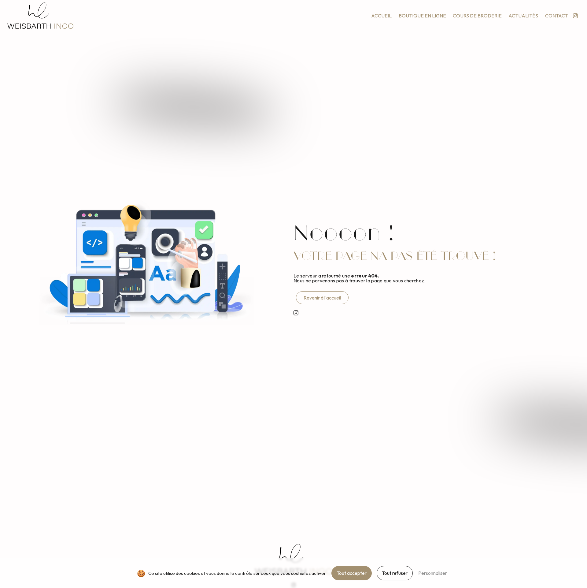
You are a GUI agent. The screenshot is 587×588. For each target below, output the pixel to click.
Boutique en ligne (422, 16)
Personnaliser (432, 573)
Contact (556, 16)
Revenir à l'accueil (322, 298)
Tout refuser (395, 573)
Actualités (523, 16)
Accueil (381, 16)
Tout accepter (352, 573)
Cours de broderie (477, 16)
